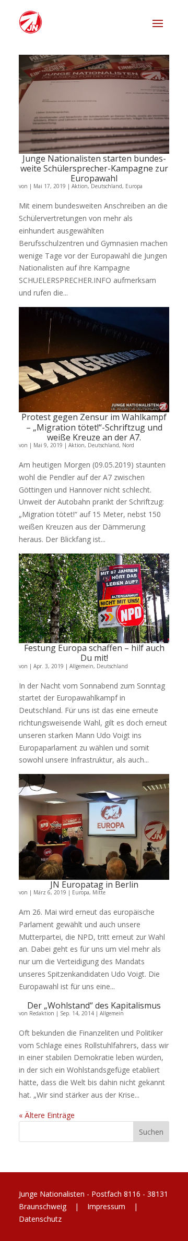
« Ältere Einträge (47, 1115)
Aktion (80, 186)
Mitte (98, 892)
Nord (128, 445)
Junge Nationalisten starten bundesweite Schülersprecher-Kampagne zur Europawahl (94, 168)
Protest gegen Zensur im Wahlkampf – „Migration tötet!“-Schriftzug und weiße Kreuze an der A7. (94, 427)
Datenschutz (40, 1219)
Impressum (106, 1206)
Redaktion (41, 1013)
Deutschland (106, 186)
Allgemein (81, 666)
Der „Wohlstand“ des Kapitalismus (94, 1005)
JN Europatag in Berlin (94, 884)
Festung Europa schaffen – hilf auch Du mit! (94, 652)
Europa (134, 186)
